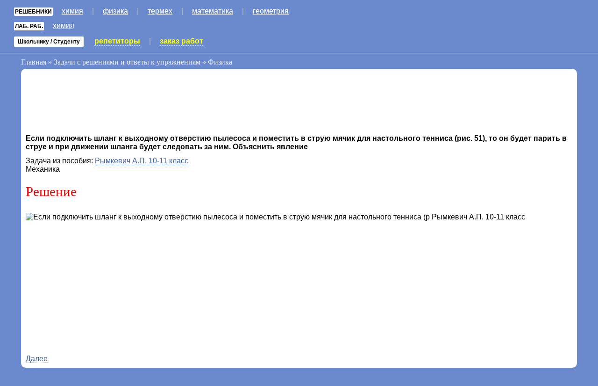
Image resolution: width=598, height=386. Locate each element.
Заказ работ (181, 41)
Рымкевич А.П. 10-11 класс (141, 161)
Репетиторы (117, 41)
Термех (160, 11)
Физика (115, 11)
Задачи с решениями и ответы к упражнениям (127, 62)
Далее (37, 359)
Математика (212, 11)
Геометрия (271, 11)
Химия (72, 11)
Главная (33, 62)
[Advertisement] (100, 103)
